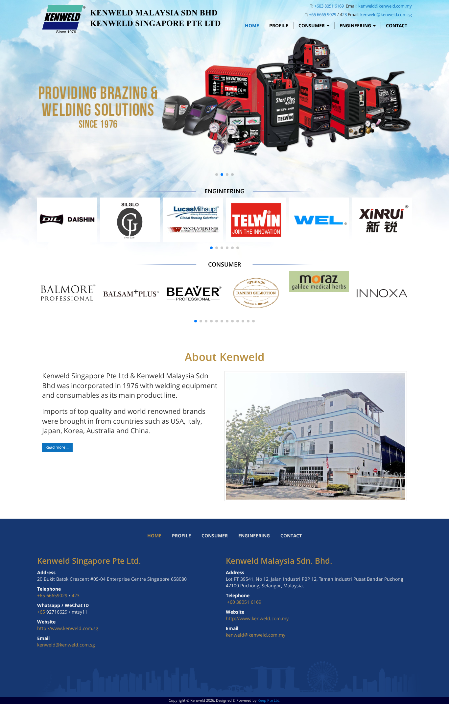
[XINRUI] (382, 220)
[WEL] (319, 220)
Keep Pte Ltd (268, 700)
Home (252, 25)
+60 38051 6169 (244, 602)
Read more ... (57, 447)
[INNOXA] (382, 293)
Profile (278, 25)
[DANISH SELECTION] (256, 293)
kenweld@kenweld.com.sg (386, 14)
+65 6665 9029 (322, 14)
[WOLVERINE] (193, 220)
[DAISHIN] (67, 220)
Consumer (312, 25)
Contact (396, 25)
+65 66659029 (52, 595)
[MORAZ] (319, 281)
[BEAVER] (193, 293)
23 (344, 14)
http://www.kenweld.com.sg (67, 628)
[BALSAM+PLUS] (130, 293)
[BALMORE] (67, 293)
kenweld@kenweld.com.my (385, 6)
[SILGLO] (130, 220)
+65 (41, 612)
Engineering (356, 25)
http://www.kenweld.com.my (257, 618)
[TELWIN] (256, 220)
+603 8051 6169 (329, 6)
